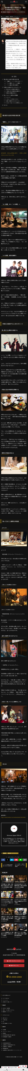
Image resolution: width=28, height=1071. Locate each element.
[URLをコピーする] (25, 860)
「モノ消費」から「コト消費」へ (14, 83)
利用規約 (4, 1033)
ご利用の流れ (5, 1019)
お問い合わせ (5, 1018)
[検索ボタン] (2, 1)
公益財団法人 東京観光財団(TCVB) (9, 1044)
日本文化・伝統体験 (6, 1008)
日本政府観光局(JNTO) (7, 1043)
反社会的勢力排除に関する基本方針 (9, 1035)
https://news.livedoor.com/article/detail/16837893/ (13, 817)
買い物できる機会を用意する (13, 89)
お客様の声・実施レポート (7, 1001)
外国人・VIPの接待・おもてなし (8, 1010)
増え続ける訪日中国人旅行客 (11, 79)
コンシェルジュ (5, 1000)
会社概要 (4, 1029)
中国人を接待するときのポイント (12, 87)
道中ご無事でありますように (13, 101)
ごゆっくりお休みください (12, 99)
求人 (3, 1021)
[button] (3, 860)
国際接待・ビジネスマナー (12, 12)
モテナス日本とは (6, 998)
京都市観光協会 (5, 1048)
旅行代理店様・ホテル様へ (7, 1023)
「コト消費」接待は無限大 (12, 85)
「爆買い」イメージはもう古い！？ (14, 81)
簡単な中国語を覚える (11, 93)
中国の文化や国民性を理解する (13, 91)
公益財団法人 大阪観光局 (7, 1046)
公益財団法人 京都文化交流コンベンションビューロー (12, 1050)
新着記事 (4, 12)
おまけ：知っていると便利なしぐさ (14, 103)
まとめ (5, 105)
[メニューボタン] (26, 1)
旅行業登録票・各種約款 (7, 1036)
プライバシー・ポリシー (7, 1031)
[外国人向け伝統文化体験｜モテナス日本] (14, 1)
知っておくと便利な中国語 (11, 95)
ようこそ (8, 97)
